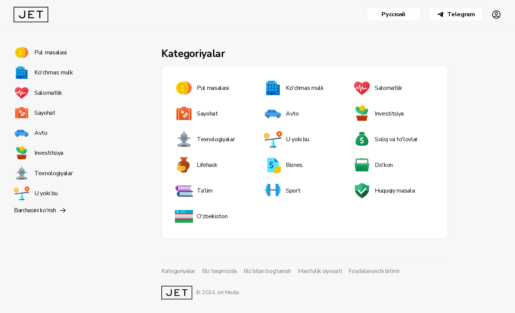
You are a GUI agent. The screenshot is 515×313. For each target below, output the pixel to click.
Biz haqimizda (219, 271)
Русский (393, 14)
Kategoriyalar (178, 271)
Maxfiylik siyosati (320, 271)
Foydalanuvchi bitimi (373, 271)
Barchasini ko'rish (35, 210)
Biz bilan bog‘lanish (267, 271)
